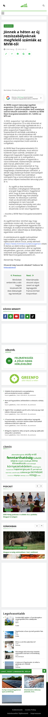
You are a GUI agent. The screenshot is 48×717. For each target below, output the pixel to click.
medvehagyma (36, 467)
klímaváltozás (19, 463)
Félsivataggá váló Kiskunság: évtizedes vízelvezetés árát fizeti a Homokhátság (27, 652)
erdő (34, 454)
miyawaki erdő (10, 469)
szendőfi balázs (16, 472)
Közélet (17, 625)
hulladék (37, 458)
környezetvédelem (19, 466)
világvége (17, 475)
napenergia (20, 469)
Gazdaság (9, 26)
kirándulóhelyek (31, 463)
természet (37, 472)
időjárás (14, 461)
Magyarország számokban (15, 545)
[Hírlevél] (29, 54)
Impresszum (36, 713)
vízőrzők (27, 475)
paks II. (29, 469)
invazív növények (25, 461)
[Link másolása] (12, 54)
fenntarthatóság (20, 458)
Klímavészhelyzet (19, 656)
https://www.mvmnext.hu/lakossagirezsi (23, 243)
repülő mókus (9, 472)
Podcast (8, 510)
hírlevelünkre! (10, 267)
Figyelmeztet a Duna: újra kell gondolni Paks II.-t (29, 632)
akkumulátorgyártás (18, 455)
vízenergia (22, 475)
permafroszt (37, 469)
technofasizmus (10, 475)
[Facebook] (17, 54)
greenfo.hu (12, 395)
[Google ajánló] (23, 54)
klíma (35, 460)
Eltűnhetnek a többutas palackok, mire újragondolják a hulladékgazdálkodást (32, 692)
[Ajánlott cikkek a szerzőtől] (6, 54)
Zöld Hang (10, 49)
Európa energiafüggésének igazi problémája (11, 691)
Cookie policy (30, 710)
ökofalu (39, 475)
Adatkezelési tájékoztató (17, 713)
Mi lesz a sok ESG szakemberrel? (25, 642)
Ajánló (17, 622)
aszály (28, 454)
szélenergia (25, 472)
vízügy (33, 475)
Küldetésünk (17, 710)
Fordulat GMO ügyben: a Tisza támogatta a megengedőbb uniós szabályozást (28, 618)
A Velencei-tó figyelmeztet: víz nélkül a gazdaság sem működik (27, 663)
